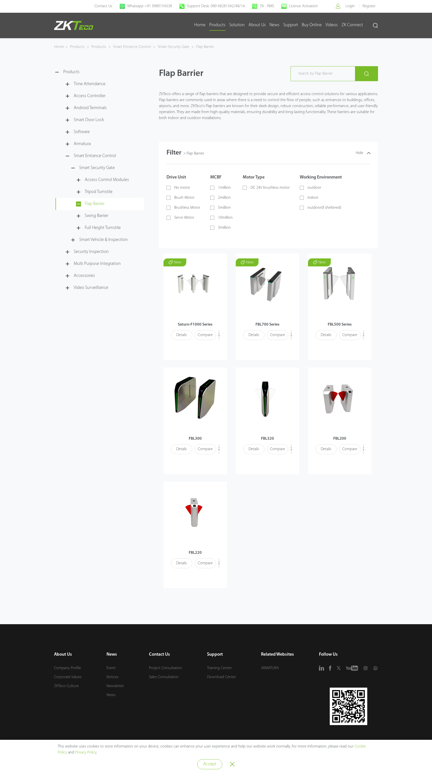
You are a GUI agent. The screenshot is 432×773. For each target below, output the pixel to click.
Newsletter (115, 686)
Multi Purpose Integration (97, 264)
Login (350, 6)
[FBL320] (266, 398)
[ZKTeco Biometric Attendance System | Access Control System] (73, 25)
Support (290, 25)
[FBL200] (338, 398)
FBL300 (195, 439)
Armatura (82, 144)
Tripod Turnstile (98, 192)
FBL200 (339, 439)
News (275, 25)
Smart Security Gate (173, 47)
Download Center (221, 677)
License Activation (303, 6)
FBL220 (195, 553)
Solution (237, 25)
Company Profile (67, 668)
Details (181, 335)
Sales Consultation (163, 677)
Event (111, 668)
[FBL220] (194, 512)
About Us (257, 25)
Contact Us (103, 6)
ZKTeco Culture (66, 686)
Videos (332, 25)
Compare (205, 335)
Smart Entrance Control (132, 47)
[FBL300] (195, 398)
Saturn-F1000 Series (195, 325)
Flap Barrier (204, 47)
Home (200, 25)
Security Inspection (91, 252)
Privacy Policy (85, 753)
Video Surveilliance (91, 288)
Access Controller (90, 96)
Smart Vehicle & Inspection (103, 240)
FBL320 (267, 439)
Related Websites (277, 654)
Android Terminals (90, 108)
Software (82, 132)
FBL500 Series (340, 325)
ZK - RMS (267, 6)
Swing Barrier (96, 216)
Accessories (84, 276)
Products (217, 25)
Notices (112, 677)
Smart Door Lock (89, 120)
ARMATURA (270, 668)
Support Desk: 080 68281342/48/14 (216, 6)
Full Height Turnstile (103, 228)
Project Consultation (165, 668)
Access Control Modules (107, 180)
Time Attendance (90, 84)
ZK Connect (352, 25)
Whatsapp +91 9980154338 (149, 6)
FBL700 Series (268, 325)
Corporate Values (68, 677)
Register (369, 6)
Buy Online (312, 25)
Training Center (219, 668)
